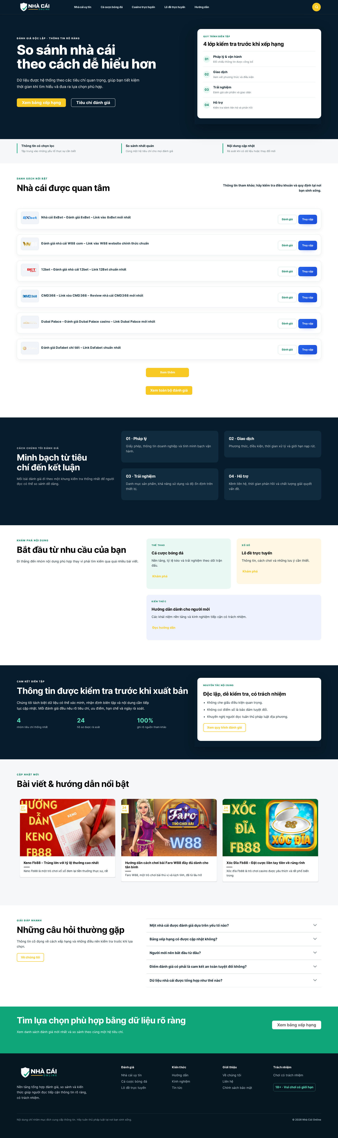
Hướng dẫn (202, 7)
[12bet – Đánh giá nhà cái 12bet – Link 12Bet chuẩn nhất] (30, 270)
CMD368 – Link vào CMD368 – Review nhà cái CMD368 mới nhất (92, 295)
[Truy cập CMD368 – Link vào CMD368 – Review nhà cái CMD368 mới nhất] (307, 297)
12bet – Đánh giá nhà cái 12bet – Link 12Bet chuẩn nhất (83, 269)
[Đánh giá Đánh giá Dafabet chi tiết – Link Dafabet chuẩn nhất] (287, 349)
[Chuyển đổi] (315, 925)
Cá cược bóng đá (112, 7)
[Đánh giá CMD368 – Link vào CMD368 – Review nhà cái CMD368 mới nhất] (287, 297)
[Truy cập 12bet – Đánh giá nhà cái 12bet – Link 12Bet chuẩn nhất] (307, 271)
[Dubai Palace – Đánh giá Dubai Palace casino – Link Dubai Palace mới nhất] (30, 322)
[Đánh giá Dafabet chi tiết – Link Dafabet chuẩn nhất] (30, 348)
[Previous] (19, 845)
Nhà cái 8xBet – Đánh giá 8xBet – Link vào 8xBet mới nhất (86, 217)
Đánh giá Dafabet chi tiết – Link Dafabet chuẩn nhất (81, 347)
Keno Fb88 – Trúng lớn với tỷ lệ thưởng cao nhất (61, 863)
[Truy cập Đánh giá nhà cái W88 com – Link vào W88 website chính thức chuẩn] (307, 245)
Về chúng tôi (232, 1075)
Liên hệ (228, 1081)
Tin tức (177, 1088)
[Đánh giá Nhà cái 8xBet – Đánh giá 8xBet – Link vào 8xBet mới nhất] (287, 219)
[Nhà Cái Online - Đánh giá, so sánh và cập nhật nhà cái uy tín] (38, 7)
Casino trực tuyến (143, 7)
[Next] (319, 845)
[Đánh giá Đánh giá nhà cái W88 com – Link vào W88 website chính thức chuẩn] (287, 245)
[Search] (316, 7)
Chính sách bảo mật (237, 1088)
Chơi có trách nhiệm (288, 1075)
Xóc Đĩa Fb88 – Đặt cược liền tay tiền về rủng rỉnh (266, 863)
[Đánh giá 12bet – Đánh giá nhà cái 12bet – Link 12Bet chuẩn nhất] (287, 271)
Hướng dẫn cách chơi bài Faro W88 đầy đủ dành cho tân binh (166, 865)
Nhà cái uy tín (82, 7)
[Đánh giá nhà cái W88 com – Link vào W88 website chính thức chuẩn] (30, 243)
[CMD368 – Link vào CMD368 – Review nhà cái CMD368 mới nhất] (30, 296)
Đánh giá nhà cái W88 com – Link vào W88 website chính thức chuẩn (95, 243)
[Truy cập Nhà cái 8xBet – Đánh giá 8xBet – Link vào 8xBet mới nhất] (307, 219)
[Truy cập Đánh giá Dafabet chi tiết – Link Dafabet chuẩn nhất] (307, 349)
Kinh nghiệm (181, 1081)
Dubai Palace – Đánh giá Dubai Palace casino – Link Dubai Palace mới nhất (98, 321)
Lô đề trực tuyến (175, 7)
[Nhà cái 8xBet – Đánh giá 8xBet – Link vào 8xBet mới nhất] (30, 217)
